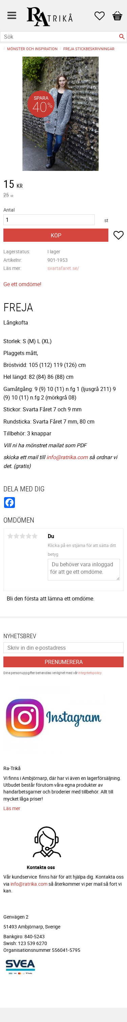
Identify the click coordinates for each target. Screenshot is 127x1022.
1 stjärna (10, 536)
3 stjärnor (22, 536)
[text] (63, 185)
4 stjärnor (28, 536)
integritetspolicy (89, 672)
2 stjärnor (16, 536)
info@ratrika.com (67, 457)
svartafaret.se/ (63, 268)
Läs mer (11, 808)
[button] (102, 16)
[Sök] (122, 37)
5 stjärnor (34, 536)
